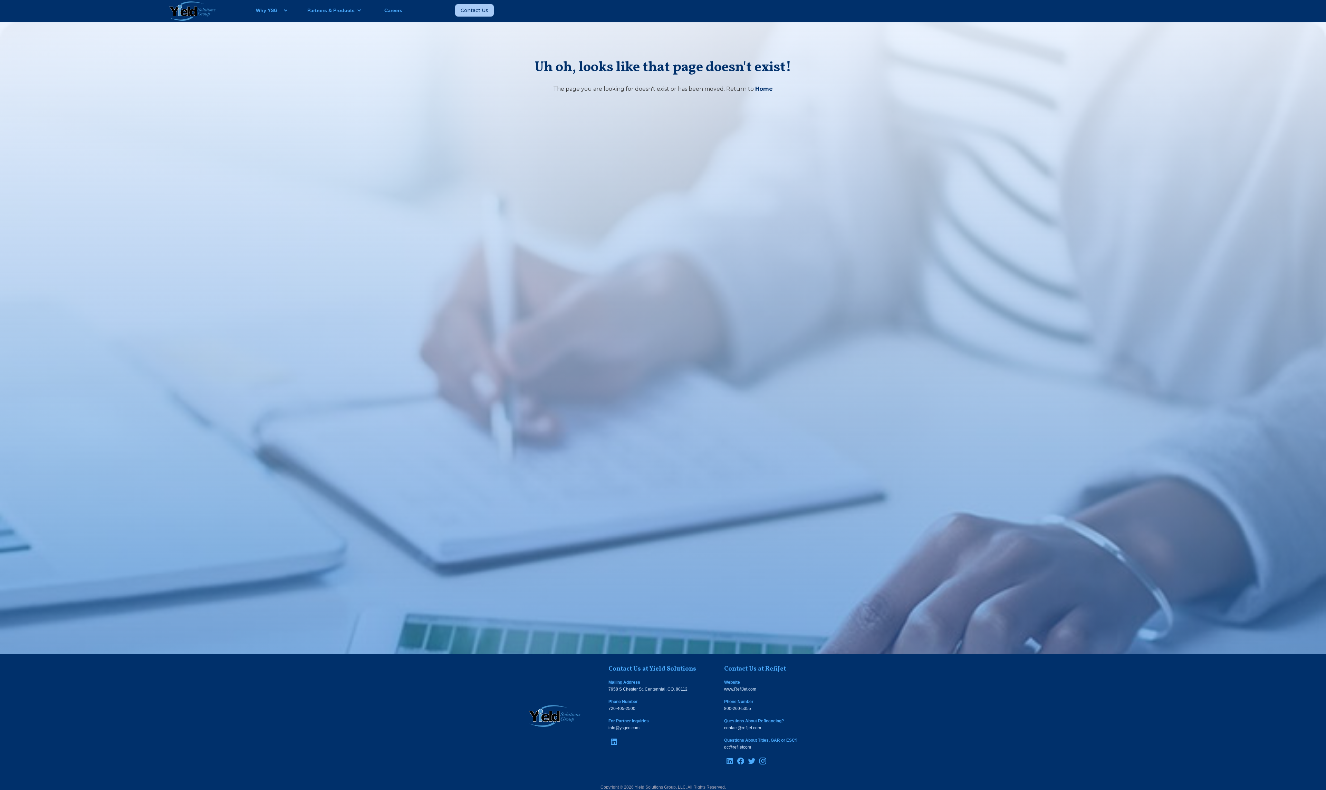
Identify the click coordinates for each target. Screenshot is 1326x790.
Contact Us (474, 10)
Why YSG (267, 10)
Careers (393, 10)
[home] (192, 11)
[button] (269, 10)
